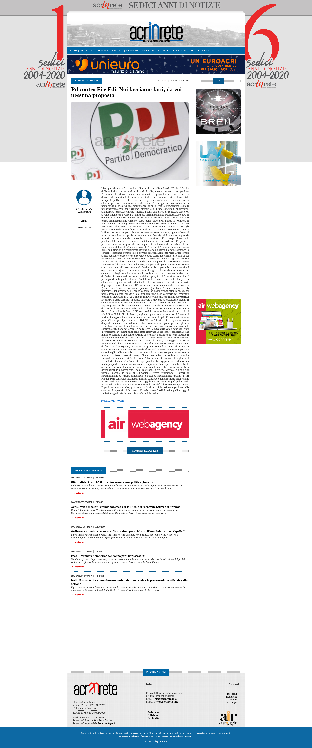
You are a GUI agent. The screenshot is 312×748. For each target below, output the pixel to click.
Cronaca (102, 50)
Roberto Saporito (107, 723)
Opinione (132, 50)
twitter (233, 699)
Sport (145, 50)
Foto (155, 50)
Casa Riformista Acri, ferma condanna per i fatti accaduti (108, 556)
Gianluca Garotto (103, 720)
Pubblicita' (154, 718)
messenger (231, 702)
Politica (117, 50)
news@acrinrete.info (166, 701)
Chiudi (163, 741)
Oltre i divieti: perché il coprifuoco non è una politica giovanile (112, 482)
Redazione (153, 712)
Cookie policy (151, 741)
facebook (232, 693)
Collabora (153, 715)
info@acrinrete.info (165, 698)
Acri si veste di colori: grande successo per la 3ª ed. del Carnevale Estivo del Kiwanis (125, 507)
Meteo (166, 50)
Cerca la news (199, 50)
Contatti (179, 50)
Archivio (86, 50)
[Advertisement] (218, 240)
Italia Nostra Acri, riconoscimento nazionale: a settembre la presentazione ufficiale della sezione (129, 582)
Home (74, 50)
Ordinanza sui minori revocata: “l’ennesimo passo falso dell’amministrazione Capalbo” (128, 531)
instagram (231, 696)
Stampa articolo (180, 81)
